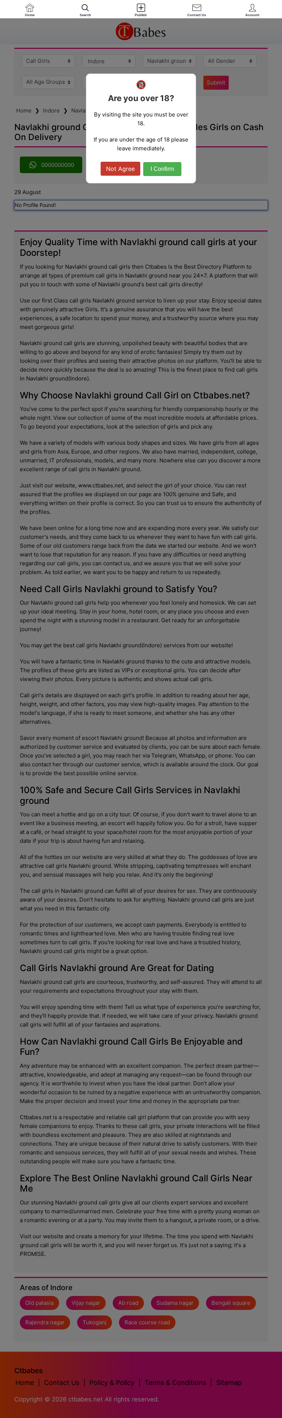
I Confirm (162, 169)
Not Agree (120, 168)
